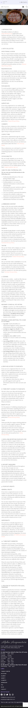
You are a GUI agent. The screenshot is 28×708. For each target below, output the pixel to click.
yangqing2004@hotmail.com (8, 699)
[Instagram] (23, 2)
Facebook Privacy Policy (8, 242)
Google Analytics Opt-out (11, 167)
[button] (23, 7)
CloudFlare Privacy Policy (17, 313)
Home (9, 17)
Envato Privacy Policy (13, 417)
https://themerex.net (6, 33)
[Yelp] (26, 2)
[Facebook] (21, 2)
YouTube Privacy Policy (11, 272)
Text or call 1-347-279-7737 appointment (12, 702)
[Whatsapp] (20, 2)
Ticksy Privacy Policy (13, 121)
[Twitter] (25, 2)
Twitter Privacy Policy (18, 256)
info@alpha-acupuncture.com (8, 697)
